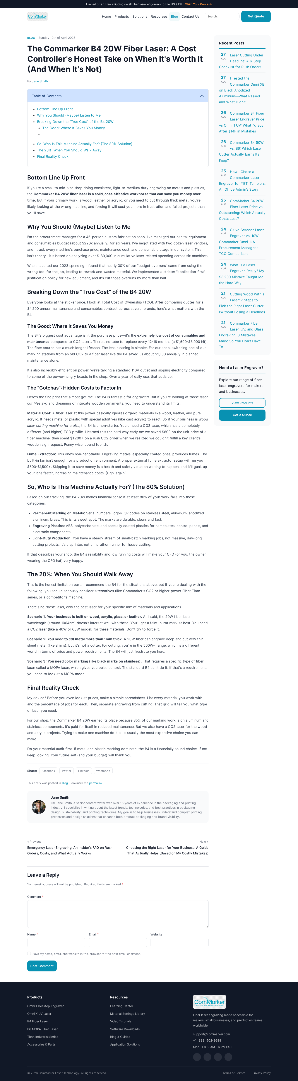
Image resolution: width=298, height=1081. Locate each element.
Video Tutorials (120, 1021)
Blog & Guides (120, 1037)
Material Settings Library (127, 1013)
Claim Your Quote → (198, 4)
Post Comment (42, 966)
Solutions (139, 16)
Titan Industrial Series (42, 1037)
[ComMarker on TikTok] (228, 1057)
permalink (95, 783)
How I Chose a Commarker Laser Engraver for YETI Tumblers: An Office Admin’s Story (242, 180)
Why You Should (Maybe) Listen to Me (69, 115)
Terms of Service (234, 1073)
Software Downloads (125, 1029)
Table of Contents (47, 96)
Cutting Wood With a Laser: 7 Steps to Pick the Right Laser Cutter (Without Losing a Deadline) (242, 303)
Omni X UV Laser (39, 1013)
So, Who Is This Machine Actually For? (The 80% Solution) (84, 144)
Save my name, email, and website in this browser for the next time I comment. (87, 954)
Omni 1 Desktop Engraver (45, 1006)
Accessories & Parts (41, 1044)
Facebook (48, 771)
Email (92, 934)
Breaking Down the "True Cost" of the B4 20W (75, 121)
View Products (242, 403)
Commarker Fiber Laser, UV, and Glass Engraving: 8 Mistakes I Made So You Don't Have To (241, 335)
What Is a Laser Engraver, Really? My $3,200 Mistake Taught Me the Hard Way (241, 274)
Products (122, 16)
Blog (174, 16)
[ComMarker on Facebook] (197, 1057)
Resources (159, 16)
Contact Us (190, 16)
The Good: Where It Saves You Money (73, 128)
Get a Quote (242, 415)
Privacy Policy (261, 1073)
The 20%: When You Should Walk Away (69, 150)
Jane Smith (40, 81)
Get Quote (256, 16)
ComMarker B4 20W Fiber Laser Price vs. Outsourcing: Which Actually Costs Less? (242, 210)
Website (156, 934)
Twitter (66, 771)
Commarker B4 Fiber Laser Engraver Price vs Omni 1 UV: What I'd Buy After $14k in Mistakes (241, 122)
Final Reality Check (53, 156)
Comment (34, 896)
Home (106, 16)
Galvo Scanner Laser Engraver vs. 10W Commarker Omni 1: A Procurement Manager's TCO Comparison (241, 242)
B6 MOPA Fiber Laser (42, 1029)
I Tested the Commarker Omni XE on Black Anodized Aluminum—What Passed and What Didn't (241, 90)
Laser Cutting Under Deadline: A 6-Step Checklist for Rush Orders (241, 61)
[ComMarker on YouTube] (207, 1057)
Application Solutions (125, 1044)
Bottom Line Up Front (55, 109)
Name (31, 934)
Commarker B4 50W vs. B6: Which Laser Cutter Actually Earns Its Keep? (241, 151)
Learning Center (121, 1006)
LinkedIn (83, 771)
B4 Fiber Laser (37, 1021)
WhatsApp (103, 771)
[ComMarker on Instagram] (218, 1057)
